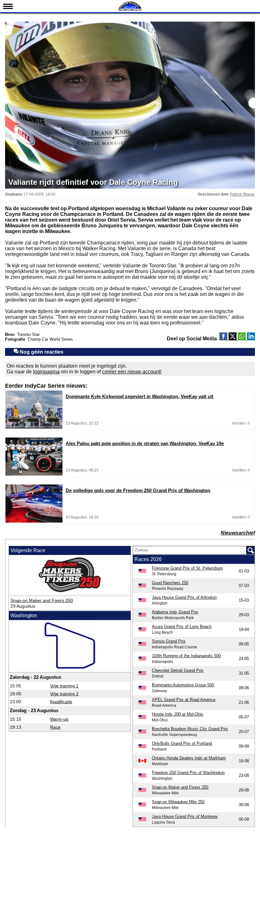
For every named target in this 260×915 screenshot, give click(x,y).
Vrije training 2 (64, 693)
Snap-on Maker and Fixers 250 (41, 600)
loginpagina (46, 371)
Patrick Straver (242, 194)
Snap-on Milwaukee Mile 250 (178, 801)
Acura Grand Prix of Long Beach (181, 626)
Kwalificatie (61, 701)
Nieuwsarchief (238, 533)
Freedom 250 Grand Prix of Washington (188, 772)
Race (55, 727)
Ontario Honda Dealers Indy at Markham (189, 758)
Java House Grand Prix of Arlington (184, 597)
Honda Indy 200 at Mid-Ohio (177, 714)
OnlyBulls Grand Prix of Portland (182, 743)
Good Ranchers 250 (170, 582)
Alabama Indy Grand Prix (175, 612)
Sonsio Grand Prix (168, 641)
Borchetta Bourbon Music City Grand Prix (190, 728)
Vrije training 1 (64, 685)
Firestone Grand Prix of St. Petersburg (187, 568)
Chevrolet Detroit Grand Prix (178, 670)
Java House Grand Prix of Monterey (185, 816)
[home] (130, 10)
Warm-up (59, 719)
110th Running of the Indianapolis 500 (186, 655)
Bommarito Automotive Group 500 (183, 685)
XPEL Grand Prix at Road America (183, 699)
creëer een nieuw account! (131, 371)
